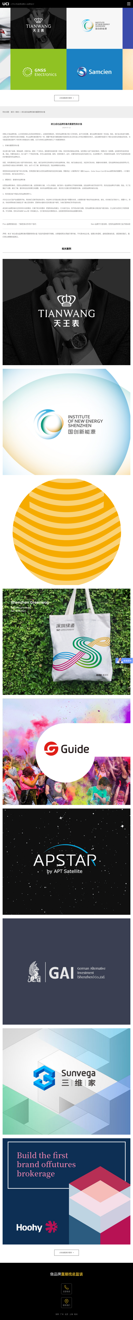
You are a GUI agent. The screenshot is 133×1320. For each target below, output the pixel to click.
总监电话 (66, 1291)
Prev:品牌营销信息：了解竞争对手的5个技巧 (19, 224)
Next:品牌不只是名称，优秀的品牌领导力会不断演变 (110, 224)
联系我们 (66, 1305)
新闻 (17, 112)
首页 (12, 112)
